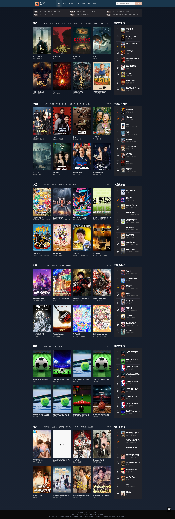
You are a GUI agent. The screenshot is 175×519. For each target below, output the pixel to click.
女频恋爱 (118, 15)
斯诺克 (89, 15)
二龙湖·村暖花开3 (131, 146)
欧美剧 (52, 104)
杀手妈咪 (129, 154)
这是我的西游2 (130, 235)
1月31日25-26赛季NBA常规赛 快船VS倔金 (140, 374)
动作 (45, 11)
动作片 (52, 23)
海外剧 (82, 104)
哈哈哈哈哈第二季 (131, 205)
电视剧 (71, 3)
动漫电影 (88, 23)
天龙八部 (129, 169)
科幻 (41, 11)
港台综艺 (61, 184)
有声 (114, 15)
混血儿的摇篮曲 (131, 66)
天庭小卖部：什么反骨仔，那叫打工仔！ (139, 433)
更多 (108, 23)
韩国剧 (58, 104)
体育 (89, 3)
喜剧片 (64, 23)
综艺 (77, 3)
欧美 (81, 11)
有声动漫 (46, 427)
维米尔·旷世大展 (131, 36)
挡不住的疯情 (130, 51)
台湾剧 (88, 104)
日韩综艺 (54, 184)
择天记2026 (129, 330)
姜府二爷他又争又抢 (132, 455)
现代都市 (90, 427)
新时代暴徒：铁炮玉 (132, 58)
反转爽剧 (68, 427)
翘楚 (127, 161)
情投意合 (129, 492)
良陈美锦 (129, 139)
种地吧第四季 (130, 212)
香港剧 (70, 104)
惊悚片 (95, 23)
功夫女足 (129, 73)
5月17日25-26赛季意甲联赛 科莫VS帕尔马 (139, 359)
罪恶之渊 (129, 308)
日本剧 (64, 104)
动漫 (83, 3)
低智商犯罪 (129, 109)
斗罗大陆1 (129, 315)
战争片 (82, 23)
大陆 (114, 11)
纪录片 (101, 23)
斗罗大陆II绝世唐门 (132, 278)
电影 (64, 3)
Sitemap (94, 512)
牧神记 (128, 293)
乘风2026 (129, 198)
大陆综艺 (46, 184)
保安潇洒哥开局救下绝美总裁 (135, 469)
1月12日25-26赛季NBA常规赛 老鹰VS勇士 (140, 352)
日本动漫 (54, 265)
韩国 (84, 11)
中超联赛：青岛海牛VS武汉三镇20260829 (139, 411)
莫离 (127, 132)
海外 (52, 15)
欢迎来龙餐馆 (130, 80)
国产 (77, 11)
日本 (88, 11)
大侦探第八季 (130, 249)
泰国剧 (76, 104)
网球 (84, 15)
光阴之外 (129, 271)
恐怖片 (70, 23)
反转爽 (130, 15)
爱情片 (58, 23)
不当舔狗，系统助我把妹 (134, 447)
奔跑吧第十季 (130, 242)
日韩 (117, 11)
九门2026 (129, 117)
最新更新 (87, 512)
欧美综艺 (68, 184)
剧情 (59, 11)
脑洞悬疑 (83, 427)
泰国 (95, 11)
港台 (120, 11)
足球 (81, 15)
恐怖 (55, 11)
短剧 (94, 3)
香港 (91, 11)
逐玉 (127, 124)
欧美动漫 (61, 265)
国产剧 (46, 104)
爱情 (48, 11)
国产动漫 (46, 265)
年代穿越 (124, 15)
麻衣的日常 (129, 29)
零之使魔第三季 (131, 323)
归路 (127, 484)
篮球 (77, 15)
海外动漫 (68, 265)
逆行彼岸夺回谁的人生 (133, 462)
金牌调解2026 (130, 227)
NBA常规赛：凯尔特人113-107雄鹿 (137, 389)
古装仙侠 (135, 15)
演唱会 (128, 11)
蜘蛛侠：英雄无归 (131, 44)
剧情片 (76, 23)
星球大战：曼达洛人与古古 (134, 88)
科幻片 (46, 23)
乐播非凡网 (75, 514)
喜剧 (52, 11)
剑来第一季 (129, 301)
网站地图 (80, 512)
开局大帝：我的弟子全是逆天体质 (137, 440)
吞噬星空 (129, 286)
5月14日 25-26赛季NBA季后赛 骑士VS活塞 (140, 367)
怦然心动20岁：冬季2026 (134, 190)
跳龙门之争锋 (130, 477)
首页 (58, 3)
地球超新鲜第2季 (131, 220)
